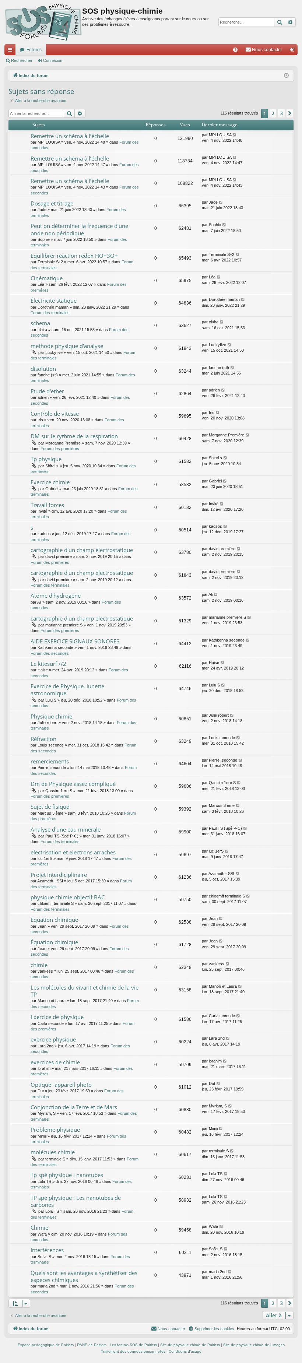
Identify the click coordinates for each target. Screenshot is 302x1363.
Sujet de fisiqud (50, 806)
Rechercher (21, 60)
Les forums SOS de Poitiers (133, 1345)
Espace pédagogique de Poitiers (46, 1345)
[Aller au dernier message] (234, 135)
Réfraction (43, 738)
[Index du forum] (43, 22)
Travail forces (47, 505)
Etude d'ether (47, 391)
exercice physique (53, 1039)
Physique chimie (51, 716)
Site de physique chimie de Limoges (254, 1345)
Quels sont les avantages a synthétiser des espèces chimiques (84, 1276)
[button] (290, 113)
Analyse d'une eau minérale (66, 829)
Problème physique (55, 1129)
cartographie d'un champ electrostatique (82, 618)
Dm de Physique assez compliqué (73, 783)
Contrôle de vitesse (55, 413)
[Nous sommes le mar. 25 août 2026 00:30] (286, 75)
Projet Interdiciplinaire (59, 874)
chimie (39, 965)
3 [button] (281, 113)
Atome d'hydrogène (56, 595)
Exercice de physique (57, 1017)
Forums (34, 49)
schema (40, 323)
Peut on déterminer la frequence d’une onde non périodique (79, 229)
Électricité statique (54, 300)
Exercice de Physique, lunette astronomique (67, 689)
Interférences (47, 1250)
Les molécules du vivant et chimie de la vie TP (84, 991)
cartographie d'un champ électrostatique (82, 550)
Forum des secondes (50, 653)
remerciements (50, 761)
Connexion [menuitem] (293, 51)
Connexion (52, 60)
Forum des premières (60, 448)
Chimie (39, 1227)
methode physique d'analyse (67, 345)
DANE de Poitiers (91, 1345)
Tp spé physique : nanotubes (67, 1174)
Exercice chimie (50, 482)
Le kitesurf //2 (48, 663)
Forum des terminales (50, 312)
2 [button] (272, 113)
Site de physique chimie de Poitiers (190, 1345)
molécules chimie (53, 1152)
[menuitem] (235, 49)
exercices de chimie (55, 1062)
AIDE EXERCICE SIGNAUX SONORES (75, 641)
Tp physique (46, 459)
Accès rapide (11, 51)
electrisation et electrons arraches (73, 852)
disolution (43, 368)
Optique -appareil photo (61, 1084)
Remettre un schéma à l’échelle (70, 136)
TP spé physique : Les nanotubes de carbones (76, 1201)
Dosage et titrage (52, 203)
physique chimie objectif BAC (68, 897)
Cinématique (47, 278)
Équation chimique (54, 919)
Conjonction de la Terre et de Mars (74, 1107)
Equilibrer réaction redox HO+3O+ (74, 255)
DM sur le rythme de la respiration (74, 436)
